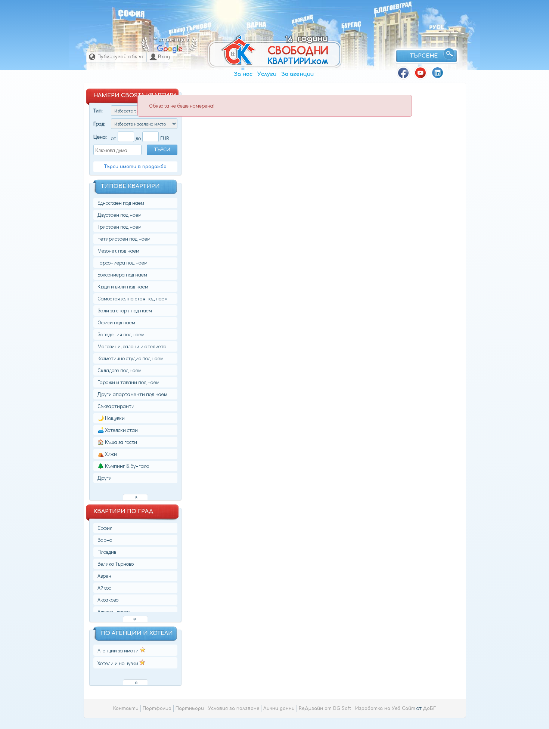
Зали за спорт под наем (124, 310)
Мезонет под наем (118, 250)
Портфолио (157, 708)
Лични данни (279, 708)
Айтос (104, 587)
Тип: (98, 110)
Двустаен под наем (119, 214)
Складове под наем (119, 370)
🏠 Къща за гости (117, 441)
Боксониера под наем (122, 274)
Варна (256, 24)
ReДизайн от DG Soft (325, 708)
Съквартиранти (115, 406)
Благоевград (393, 8)
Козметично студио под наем (130, 358)
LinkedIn (437, 73)
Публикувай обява (120, 56)
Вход (164, 56)
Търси (162, 149)
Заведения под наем (121, 334)
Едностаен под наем (120, 202)
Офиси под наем (116, 322)
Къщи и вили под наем (122, 286)
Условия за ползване (233, 708)
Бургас (351, 24)
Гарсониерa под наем (122, 262)
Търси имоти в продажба (135, 166)
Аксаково (107, 599)
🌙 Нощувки (111, 417)
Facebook (403, 73)
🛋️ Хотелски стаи (117, 429)
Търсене (424, 56)
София (131, 13)
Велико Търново (190, 28)
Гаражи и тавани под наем (128, 382)
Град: (99, 123)
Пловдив (302, 19)
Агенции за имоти (118, 650)
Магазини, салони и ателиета (132, 346)
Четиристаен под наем (124, 238)
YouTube (420, 73)
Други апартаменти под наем (132, 394)
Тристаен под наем (119, 226)
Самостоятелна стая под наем (132, 298)
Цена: (100, 136)
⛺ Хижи (107, 453)
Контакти (126, 708)
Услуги (266, 74)
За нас (243, 74)
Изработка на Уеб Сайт (385, 708)
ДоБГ (429, 708)
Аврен (104, 575)
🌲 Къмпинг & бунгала (123, 465)
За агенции (297, 74)
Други (104, 477)
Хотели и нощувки (118, 663)
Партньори (190, 708)
